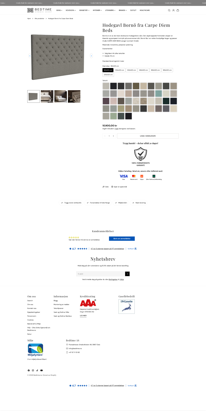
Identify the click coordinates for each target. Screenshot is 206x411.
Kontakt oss (31, 308)
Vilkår (122, 279)
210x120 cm (108, 75)
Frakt (117, 129)
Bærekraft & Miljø (34, 324)
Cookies (30, 320)
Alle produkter (39, 18)
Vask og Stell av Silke (61, 312)
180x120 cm (167, 70)
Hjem (29, 18)
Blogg (56, 301)
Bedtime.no (37, 375)
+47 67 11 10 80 (74, 352)
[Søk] (169, 10)
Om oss (30, 304)
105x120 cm (119, 70)
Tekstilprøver (59, 308)
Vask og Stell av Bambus (63, 316)
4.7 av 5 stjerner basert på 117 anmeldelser (107, 249)
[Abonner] (127, 274)
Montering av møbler (61, 304)
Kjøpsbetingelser (33, 312)
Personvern (31, 316)
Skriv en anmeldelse (121, 238)
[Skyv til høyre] (91, 55)
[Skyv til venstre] (29, 55)
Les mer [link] (83, 316)
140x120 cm (143, 70)
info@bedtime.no (75, 348)
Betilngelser (113, 279)
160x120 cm (155, 70)
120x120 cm (131, 70)
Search (30, 301)
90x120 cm (108, 70)
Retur (29, 334)
